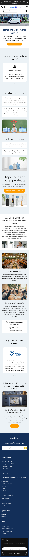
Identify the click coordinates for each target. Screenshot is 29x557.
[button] (26, 7)
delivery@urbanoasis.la (16, 330)
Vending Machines (6, 503)
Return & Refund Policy (7, 528)
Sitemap (3, 533)
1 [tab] (12, 84)
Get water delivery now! (14, 190)
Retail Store (4, 506)
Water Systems (5, 501)
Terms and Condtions (7, 523)
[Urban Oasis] (15, 7)
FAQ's (3, 521)
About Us (3, 514)
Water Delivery (5, 498)
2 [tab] (14, 84)
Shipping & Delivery (6, 531)
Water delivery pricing (14, 44)
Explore (14, 426)
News (2, 519)
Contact (3, 516)
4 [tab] (18, 375)
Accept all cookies (14, 549)
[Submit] (25, 448)
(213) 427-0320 (16, 327)
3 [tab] (17, 84)
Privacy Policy (5, 526)
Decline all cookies (14, 553)
